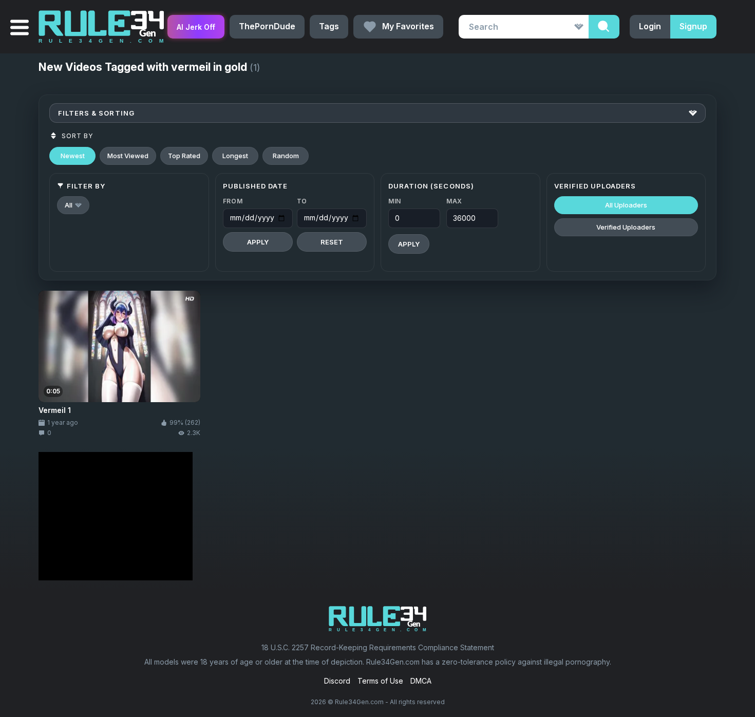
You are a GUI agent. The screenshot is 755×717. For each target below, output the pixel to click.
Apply (258, 242)
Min (394, 201)
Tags (329, 26)
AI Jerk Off (196, 27)
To (302, 201)
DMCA (420, 680)
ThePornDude (267, 26)
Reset (331, 242)
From (233, 201)
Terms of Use (380, 680)
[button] (73, 205)
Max (454, 201)
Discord (337, 680)
